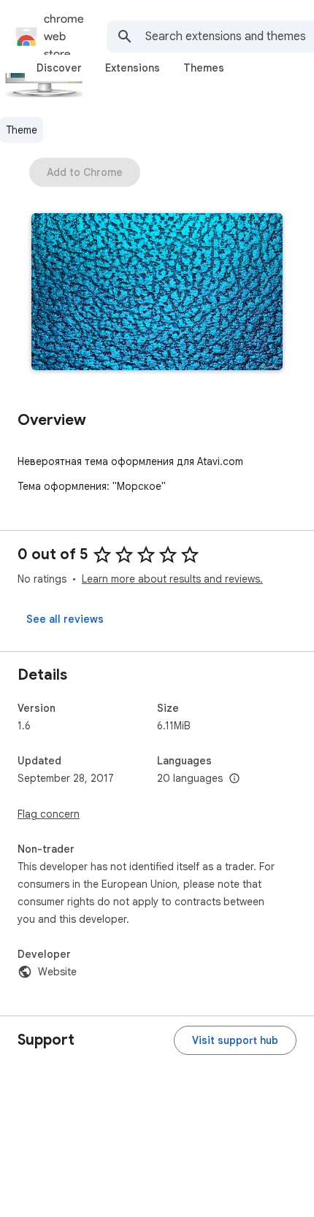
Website (57, 971)
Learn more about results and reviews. (172, 579)
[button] (157, 293)
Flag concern (49, 814)
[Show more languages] (234, 779)
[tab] (59, 68)
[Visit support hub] (235, 1040)
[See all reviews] (65, 619)
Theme (21, 130)
